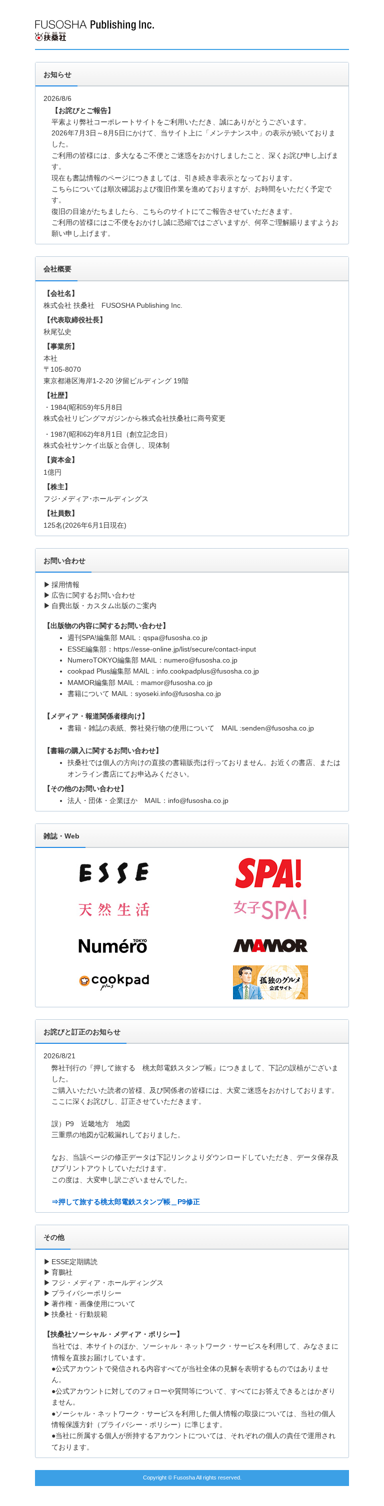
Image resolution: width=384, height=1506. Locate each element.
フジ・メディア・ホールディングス (108, 1283)
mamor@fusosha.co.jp (176, 683)
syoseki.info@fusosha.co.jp (178, 694)
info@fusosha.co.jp (198, 800)
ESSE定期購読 (75, 1262)
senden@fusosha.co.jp (278, 728)
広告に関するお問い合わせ (94, 595)
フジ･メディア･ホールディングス (96, 499)
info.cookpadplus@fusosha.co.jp (207, 671)
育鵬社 (62, 1272)
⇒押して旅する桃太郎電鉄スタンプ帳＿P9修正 (126, 1202)
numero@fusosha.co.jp (201, 660)
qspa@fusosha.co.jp (175, 638)
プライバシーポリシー (87, 1293)
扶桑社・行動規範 (80, 1314)
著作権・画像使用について (94, 1304)
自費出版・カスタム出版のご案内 (104, 606)
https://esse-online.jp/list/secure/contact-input (185, 649)
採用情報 (66, 585)
